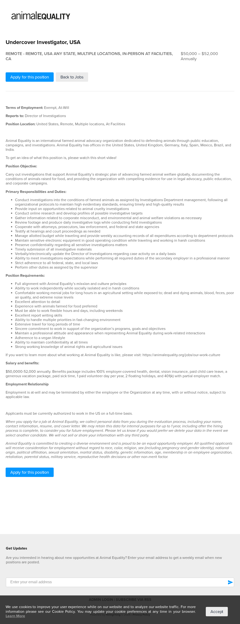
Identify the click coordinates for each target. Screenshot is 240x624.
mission (83, 283)
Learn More (15, 616)
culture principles (112, 283)
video (111, 157)
